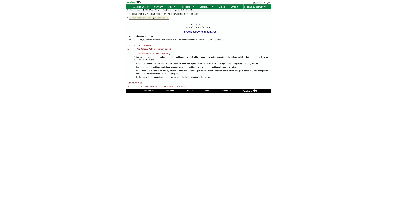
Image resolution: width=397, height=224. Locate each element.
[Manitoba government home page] (134, 3)
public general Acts (160, 10)
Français (267, 2)
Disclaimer (170, 91)
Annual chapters (173, 10)
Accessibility (149, 91)
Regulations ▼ (187, 7)
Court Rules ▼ (206, 7)
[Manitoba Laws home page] (127, 10)
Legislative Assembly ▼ (255, 7)
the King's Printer (191, 14)
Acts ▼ (172, 7)
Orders (222, 7)
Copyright (189, 91)
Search (157, 7)
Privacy (207, 91)
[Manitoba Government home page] (250, 91)
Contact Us (226, 91)
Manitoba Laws (140, 7)
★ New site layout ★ (135, 10)
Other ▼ (235, 7)
